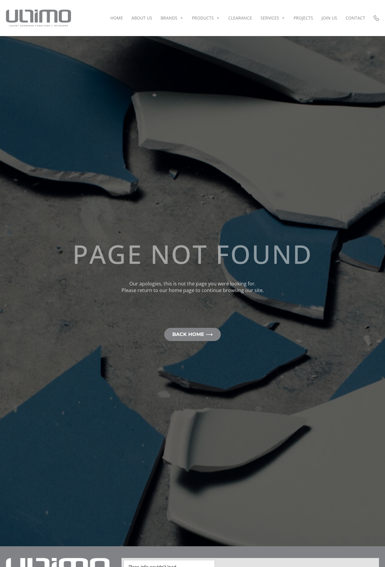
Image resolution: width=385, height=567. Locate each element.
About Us (141, 18)
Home (116, 18)
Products (203, 18)
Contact (355, 18)
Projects (303, 18)
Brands (169, 18)
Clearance (240, 18)
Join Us (329, 18)
